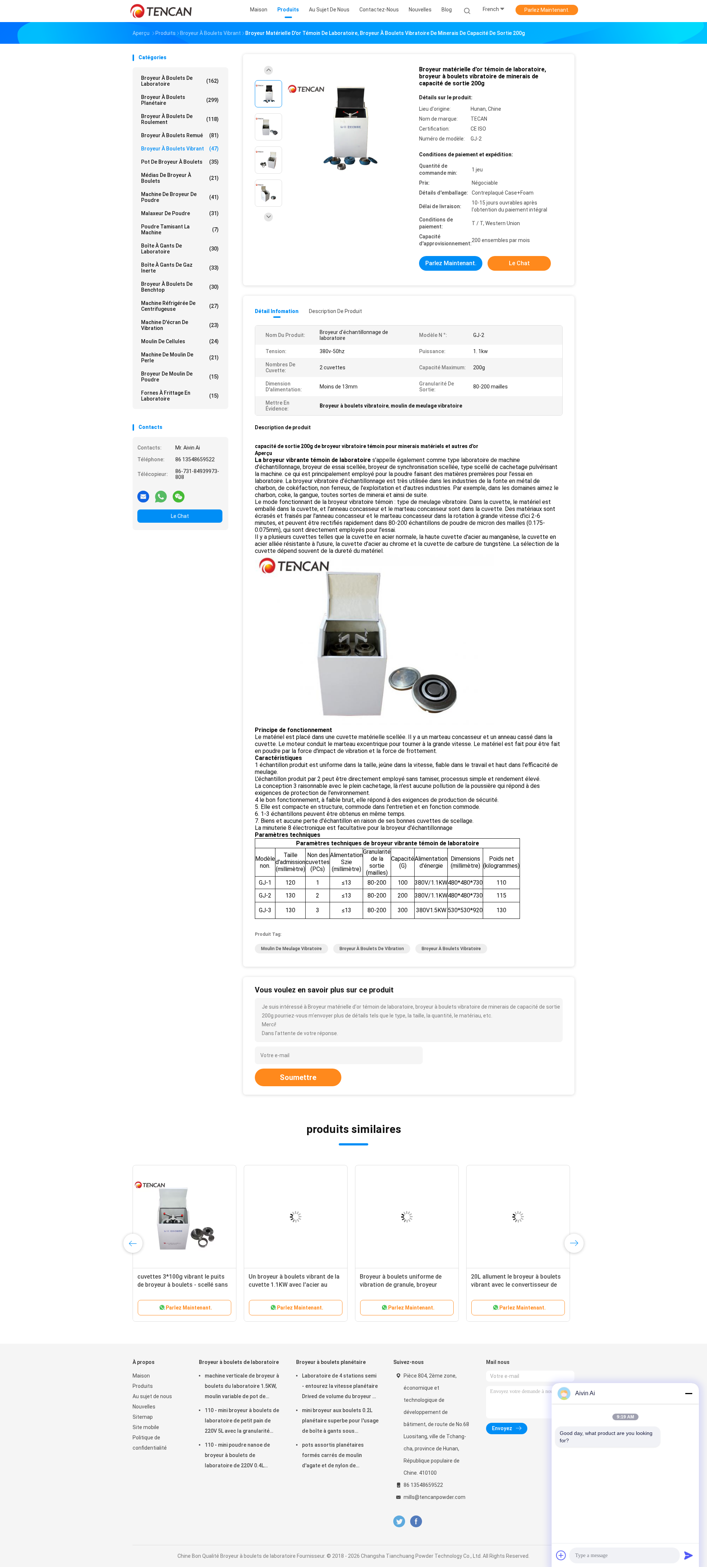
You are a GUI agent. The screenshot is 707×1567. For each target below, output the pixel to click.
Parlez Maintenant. (546, 10)
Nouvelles (144, 1407)
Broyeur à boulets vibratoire (451, 948)
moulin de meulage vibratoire (291, 948)
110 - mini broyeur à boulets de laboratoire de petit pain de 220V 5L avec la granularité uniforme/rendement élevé (242, 1421)
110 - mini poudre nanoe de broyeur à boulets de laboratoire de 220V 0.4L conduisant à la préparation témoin (238, 1456)
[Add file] (561, 1555)
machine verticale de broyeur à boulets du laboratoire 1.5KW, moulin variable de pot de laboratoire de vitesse (242, 1387)
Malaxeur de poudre (180, 213)
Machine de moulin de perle (180, 357)
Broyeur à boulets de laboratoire (180, 81)
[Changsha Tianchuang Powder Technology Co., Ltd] (161, 11)
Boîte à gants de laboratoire (180, 249)
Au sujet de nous (152, 1396)
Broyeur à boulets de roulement (180, 119)
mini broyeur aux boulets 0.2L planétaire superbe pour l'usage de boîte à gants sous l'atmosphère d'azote (340, 1421)
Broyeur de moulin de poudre (180, 377)
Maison (141, 1376)
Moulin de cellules (180, 341)
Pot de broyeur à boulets (180, 162)
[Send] (688, 1555)
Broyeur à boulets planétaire (180, 100)
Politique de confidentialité (150, 1443)
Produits (143, 1386)
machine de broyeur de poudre (180, 197)
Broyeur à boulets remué (180, 135)
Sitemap (143, 1417)
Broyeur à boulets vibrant (180, 149)
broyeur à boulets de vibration (372, 948)
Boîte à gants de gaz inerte (180, 268)
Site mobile (146, 1427)
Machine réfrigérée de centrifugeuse (180, 306)
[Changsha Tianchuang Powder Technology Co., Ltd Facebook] (416, 1521)
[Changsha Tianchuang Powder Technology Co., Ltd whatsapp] (161, 496)
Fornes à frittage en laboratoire (180, 396)
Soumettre (298, 1077)
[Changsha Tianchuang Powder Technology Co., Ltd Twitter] (399, 1521)
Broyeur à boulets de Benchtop (180, 287)
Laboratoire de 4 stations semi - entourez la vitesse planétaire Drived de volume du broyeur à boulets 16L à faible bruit (340, 1387)
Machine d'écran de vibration (180, 325)
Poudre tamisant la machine (180, 229)
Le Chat (180, 516)
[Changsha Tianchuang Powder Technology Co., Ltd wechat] (178, 496)
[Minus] (688, 1393)
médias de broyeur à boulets (180, 178)
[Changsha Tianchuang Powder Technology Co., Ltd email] (143, 496)
